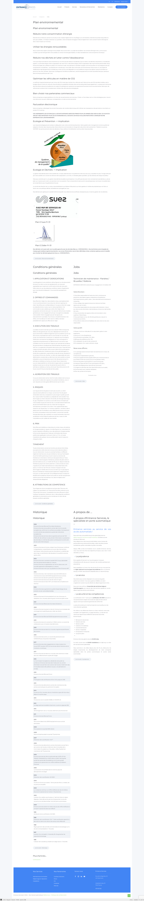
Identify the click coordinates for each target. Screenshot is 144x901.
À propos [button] (110, 7)
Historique (40, 512)
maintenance (85, 537)
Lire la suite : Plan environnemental (44, 258)
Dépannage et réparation (40, 879)
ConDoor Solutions (59, 876)
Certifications (36, 859)
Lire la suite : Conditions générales (44, 503)
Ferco (55, 879)
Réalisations (101, 7)
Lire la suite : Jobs (80, 381)
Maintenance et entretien (40, 876)
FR (112, 1)
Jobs (77, 267)
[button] (129, 895)
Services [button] (74, 7)
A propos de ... (83, 512)
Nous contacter (121, 7)
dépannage (77, 537)
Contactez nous (92, 375)
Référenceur (46, 895)
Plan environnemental (48, 22)
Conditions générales (47, 267)
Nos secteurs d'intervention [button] (87, 7)
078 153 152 (117, 1)
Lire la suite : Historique (41, 848)
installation (95, 537)
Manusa (56, 885)
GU (55, 881)
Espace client (124, 1)
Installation (36, 881)
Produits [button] (66, 7)
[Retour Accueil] (26, 7)
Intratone (56, 883)
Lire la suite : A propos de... (82, 659)
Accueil (59, 7)
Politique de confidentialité (58, 895)
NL (109, 1)
